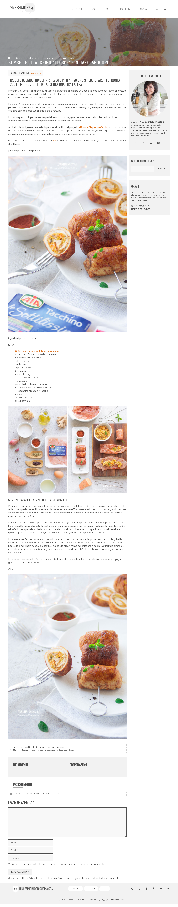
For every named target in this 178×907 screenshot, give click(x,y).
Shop (106, 9)
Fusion (44, 794)
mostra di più (35, 73)
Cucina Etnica (22, 58)
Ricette (51, 794)
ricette (59, 9)
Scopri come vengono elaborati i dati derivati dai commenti (88, 878)
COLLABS (91, 889)
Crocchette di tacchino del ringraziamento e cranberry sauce (38, 747)
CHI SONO (75, 889)
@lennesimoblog (154, 122)
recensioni (124, 9)
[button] (165, 9)
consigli (144, 9)
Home (11, 58)
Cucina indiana (34, 794)
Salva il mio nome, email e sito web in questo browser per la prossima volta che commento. (58, 864)
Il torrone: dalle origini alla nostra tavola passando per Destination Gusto (43, 750)
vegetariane (76, 9)
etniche (93, 9)
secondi (59, 794)
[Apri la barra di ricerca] (156, 9)
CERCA (161, 168)
